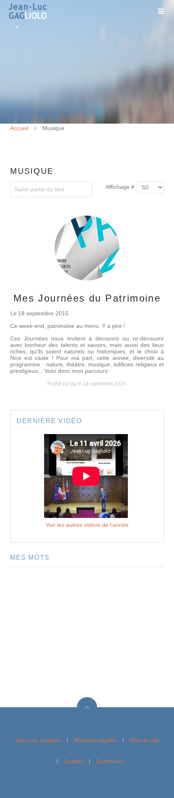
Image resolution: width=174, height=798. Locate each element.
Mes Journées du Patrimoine (87, 298)
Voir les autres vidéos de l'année (87, 525)
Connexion (109, 761)
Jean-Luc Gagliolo (38, 740)
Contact (73, 761)
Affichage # (120, 187)
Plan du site (144, 740)
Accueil (19, 128)
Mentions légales (95, 740)
